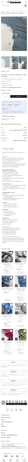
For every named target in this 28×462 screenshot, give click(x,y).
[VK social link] (12, 119)
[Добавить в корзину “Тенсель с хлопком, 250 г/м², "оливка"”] (16, 261)
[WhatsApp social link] (10, 119)
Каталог (8, 11)
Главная (3, 11)
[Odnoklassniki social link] (8, 119)
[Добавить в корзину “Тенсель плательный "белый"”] (16, 313)
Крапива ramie (20, 292)
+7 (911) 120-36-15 (11, 445)
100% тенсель (9, 267)
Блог (2, 424)
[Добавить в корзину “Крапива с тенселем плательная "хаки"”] (16, 339)
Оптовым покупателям (6, 421)
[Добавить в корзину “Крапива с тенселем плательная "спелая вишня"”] (3, 339)
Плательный (20, 319)
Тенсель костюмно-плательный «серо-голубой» (7, 264)
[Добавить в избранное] (11, 253)
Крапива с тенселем (20, 293)
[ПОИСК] (26, 5)
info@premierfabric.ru (21, 448)
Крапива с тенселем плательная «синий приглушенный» (20, 289)
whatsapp (3, 448)
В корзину (18, 96)
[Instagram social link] (7, 410)
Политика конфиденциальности (9, 435)
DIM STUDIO (21, 453)
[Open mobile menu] (2, 2)
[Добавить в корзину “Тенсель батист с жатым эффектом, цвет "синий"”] (3, 285)
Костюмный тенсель (21, 11)
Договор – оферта (5, 437)
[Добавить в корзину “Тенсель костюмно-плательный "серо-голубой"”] (3, 261)
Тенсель (13, 11)
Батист (9, 290)
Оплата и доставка (6, 417)
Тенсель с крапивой (20, 296)
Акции (22, 112)
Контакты (3, 426)
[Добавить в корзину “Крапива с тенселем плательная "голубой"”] (3, 313)
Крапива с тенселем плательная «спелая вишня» (7, 342)
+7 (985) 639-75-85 (14, 446)
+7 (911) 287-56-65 (5, 446)
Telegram (8, 448)
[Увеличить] (3, 54)
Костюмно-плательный (7, 268)
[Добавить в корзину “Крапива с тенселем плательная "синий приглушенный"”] (16, 285)
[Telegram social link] (13, 119)
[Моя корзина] (26, 2)
